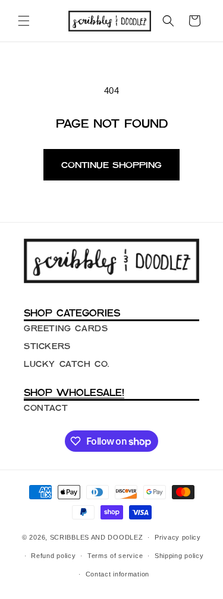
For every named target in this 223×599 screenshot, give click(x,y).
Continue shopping (111, 165)
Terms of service (115, 555)
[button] (24, 21)
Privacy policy (178, 537)
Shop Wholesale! (74, 392)
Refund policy (53, 555)
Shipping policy (179, 555)
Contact (46, 408)
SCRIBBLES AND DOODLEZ (96, 537)
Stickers (47, 346)
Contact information (117, 574)
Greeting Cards (66, 328)
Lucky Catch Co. (66, 364)
